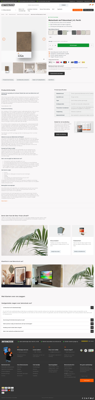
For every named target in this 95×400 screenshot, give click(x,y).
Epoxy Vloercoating (45, 9)
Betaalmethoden (5, 373)
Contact (3, 375)
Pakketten (77, 241)
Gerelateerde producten (23, 79)
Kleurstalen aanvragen (22, 373)
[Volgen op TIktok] (93, 398)
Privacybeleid (14, 397)
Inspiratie (35, 375)
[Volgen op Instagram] (84, 398)
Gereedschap (22, 10)
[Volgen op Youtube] (91, 398)
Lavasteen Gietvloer (32, 9)
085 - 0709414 (37, 352)
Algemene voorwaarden (7, 369)
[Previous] (3, 39)
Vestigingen (36, 371)
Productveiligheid (5, 371)
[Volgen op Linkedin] (86, 398)
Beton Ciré (21, 9)
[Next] (44, 39)
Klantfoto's (51, 79)
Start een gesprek (22, 352)
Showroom (19, 375)
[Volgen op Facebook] (82, 398)
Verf (53, 9)
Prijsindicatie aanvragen (56, 73)
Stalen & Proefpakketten (38, 79)
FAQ (29, 10)
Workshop (35, 373)
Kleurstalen (54, 241)
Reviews (35, 369)
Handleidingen (36, 367)
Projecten (19, 371)
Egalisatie (59, 9)
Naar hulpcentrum (70, 352)
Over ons (19, 367)
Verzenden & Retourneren (7, 367)
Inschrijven (87, 380)
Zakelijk (19, 369)
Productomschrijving (8, 79)
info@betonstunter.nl (55, 352)
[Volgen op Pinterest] (88, 398)
